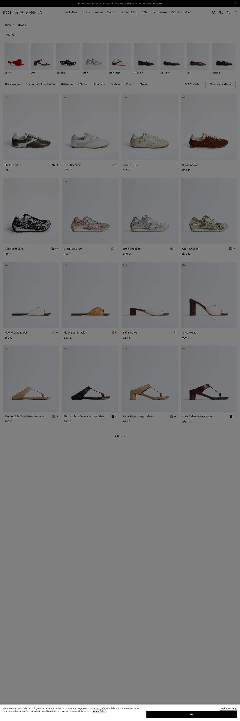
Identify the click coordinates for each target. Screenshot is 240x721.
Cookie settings (228, 709)
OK (191, 714)
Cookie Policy (99, 711)
